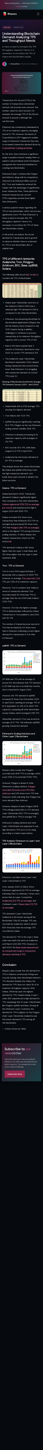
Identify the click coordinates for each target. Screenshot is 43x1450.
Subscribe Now (14, 1074)
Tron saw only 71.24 (31, 578)
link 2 (35, 274)
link (9, 541)
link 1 (28, 274)
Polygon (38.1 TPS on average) (25, 527)
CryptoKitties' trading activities (17, 148)
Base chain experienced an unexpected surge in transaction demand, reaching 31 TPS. (20, 951)
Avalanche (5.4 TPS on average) (17, 900)
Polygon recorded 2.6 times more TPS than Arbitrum (18, 790)
